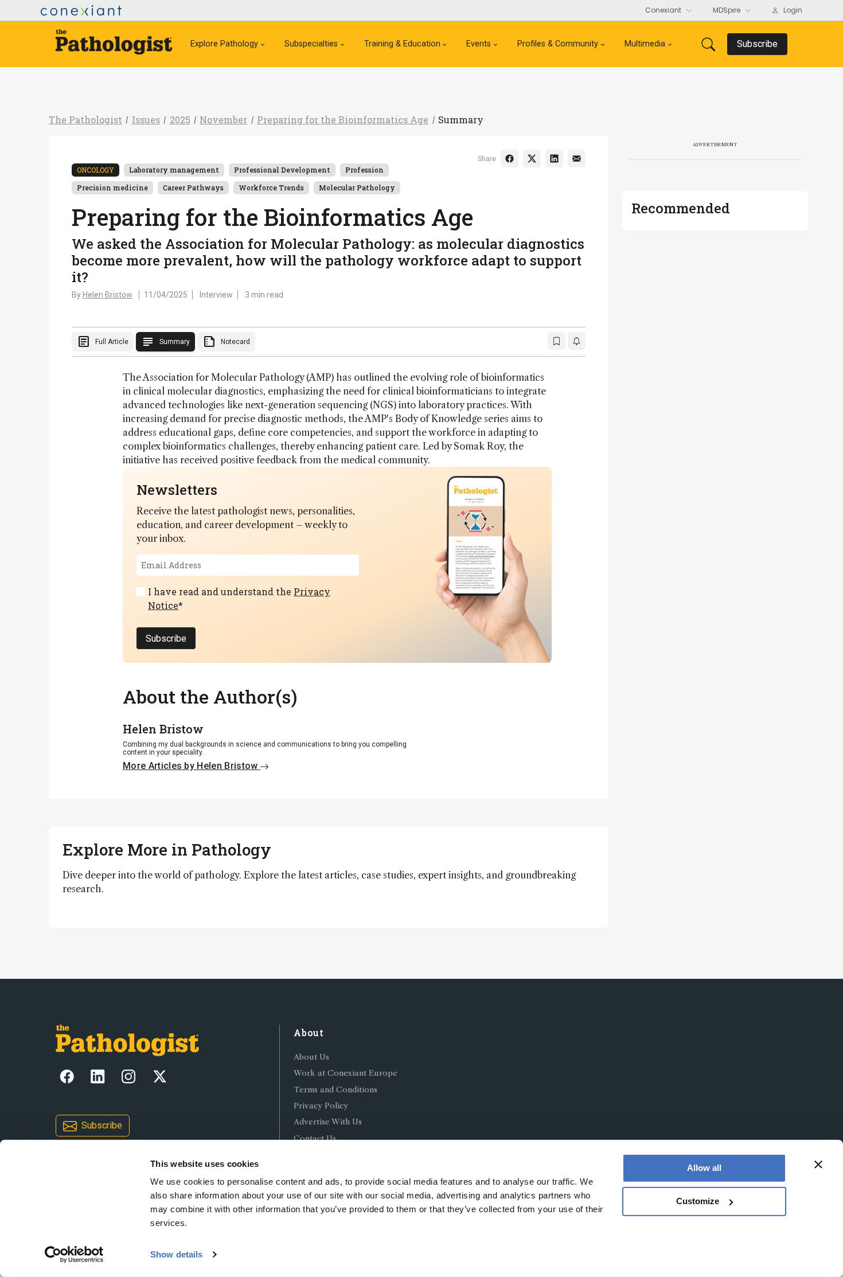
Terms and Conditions (335, 1090)
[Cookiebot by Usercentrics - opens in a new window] (74, 1254)
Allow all (704, 1168)
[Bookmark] (556, 341)
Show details (176, 1254)
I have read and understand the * (239, 598)
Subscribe (166, 638)
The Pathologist (85, 120)
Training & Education (402, 44)
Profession (364, 169)
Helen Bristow (107, 294)
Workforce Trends (271, 187)
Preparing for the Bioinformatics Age (342, 120)
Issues (146, 120)
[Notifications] (577, 341)
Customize (697, 1201)
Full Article (102, 342)
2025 (180, 120)
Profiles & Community (557, 44)
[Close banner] (818, 1165)
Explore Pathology (224, 44)
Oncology (95, 169)
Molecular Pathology (357, 187)
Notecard (226, 342)
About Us (311, 1057)
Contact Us (315, 1138)
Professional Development (282, 169)
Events (478, 44)
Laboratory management (174, 169)
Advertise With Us (328, 1122)
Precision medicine (112, 187)
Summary (460, 120)
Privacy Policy (321, 1106)
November (223, 120)
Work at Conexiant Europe (345, 1073)
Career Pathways (193, 187)
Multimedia (645, 44)
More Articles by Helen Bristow (191, 765)
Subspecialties (311, 44)
